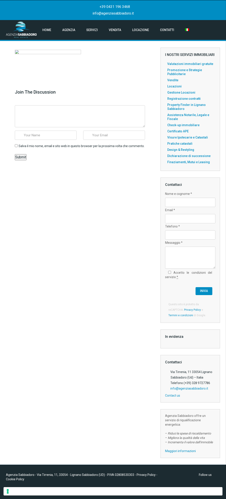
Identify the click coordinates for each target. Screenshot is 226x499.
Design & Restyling (180, 150)
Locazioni (174, 86)
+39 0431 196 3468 (114, 7)
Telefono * (172, 226)
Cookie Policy (15, 479)
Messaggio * (174, 242)
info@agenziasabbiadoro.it (113, 13)
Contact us (173, 395)
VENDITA (115, 30)
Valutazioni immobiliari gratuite (190, 64)
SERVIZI (92, 30)
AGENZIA (68, 30)
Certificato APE (178, 131)
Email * (170, 210)
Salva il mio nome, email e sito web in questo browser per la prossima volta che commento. (82, 146)
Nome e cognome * (178, 194)
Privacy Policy (192, 309)
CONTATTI (167, 30)
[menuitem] (187, 30)
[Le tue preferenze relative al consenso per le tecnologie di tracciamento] (113, 491)
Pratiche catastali (179, 143)
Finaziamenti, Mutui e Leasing (188, 162)
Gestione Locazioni (181, 92)
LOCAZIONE (140, 30)
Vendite (172, 80)
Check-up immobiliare (183, 125)
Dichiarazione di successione (189, 156)
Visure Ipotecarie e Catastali (187, 137)
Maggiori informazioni (180, 451)
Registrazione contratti (184, 98)
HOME (46, 30)
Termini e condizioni (180, 315)
